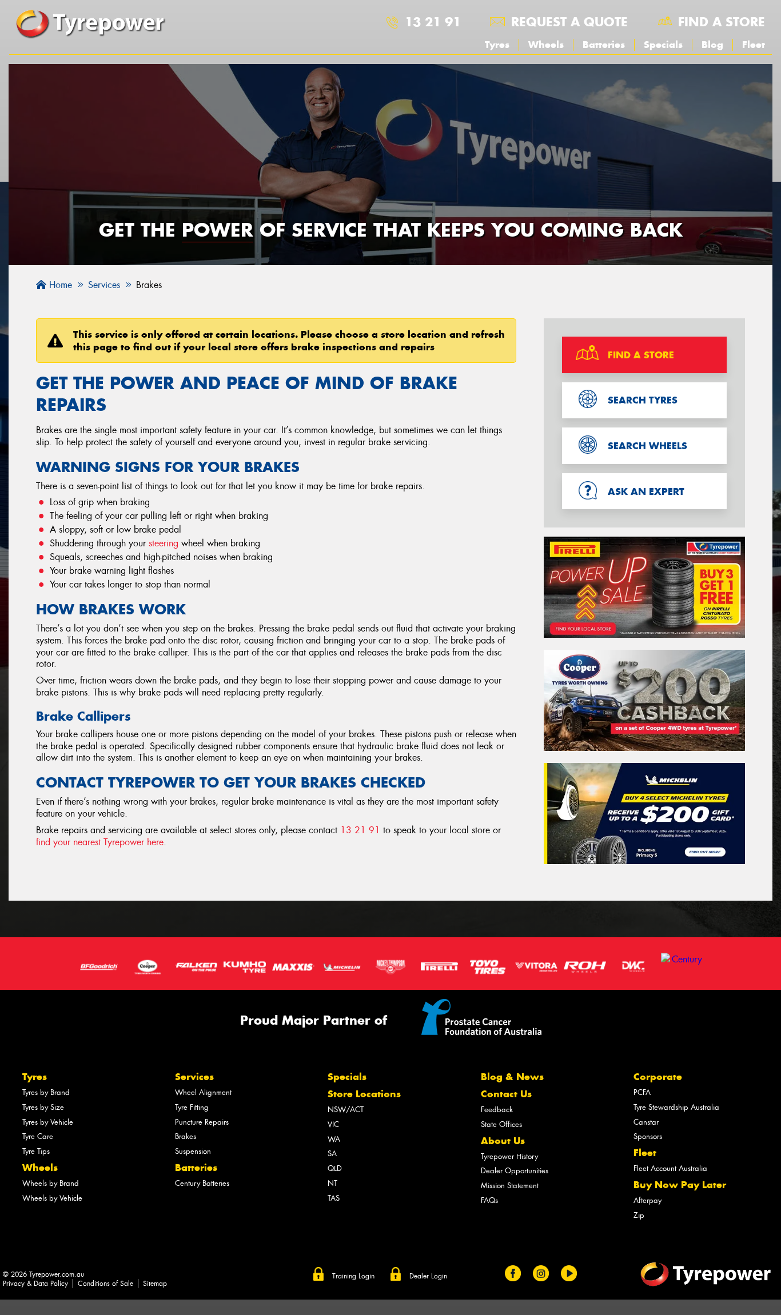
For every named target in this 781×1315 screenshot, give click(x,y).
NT (332, 1183)
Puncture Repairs (202, 1122)
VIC (333, 1124)
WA (334, 1139)
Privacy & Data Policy (35, 1283)
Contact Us (506, 1094)
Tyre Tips (36, 1151)
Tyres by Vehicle (47, 1122)
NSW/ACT (346, 1109)
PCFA (642, 1092)
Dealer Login (428, 1276)
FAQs (489, 1200)
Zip (638, 1215)
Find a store (721, 22)
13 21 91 (433, 22)
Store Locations (364, 1094)
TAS (334, 1198)
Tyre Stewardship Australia (676, 1107)
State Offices (501, 1124)
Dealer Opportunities (514, 1171)
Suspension (193, 1151)
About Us (503, 1140)
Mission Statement (510, 1185)
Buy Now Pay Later (679, 1184)
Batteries (604, 44)
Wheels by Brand (50, 1183)
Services (194, 1076)
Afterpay (647, 1200)
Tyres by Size (43, 1107)
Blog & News (512, 1076)
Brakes (185, 1136)
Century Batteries (202, 1183)
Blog (712, 44)
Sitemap (155, 1283)
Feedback (497, 1109)
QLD (335, 1168)
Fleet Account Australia (670, 1168)
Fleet (753, 44)
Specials (663, 44)
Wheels (546, 44)
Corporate (657, 1076)
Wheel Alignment (203, 1092)
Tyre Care (37, 1136)
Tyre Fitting (192, 1107)
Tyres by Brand (46, 1092)
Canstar (646, 1122)
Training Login (353, 1276)
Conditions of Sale (105, 1283)
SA (332, 1153)
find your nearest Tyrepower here (100, 842)
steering (163, 543)
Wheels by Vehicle (52, 1198)
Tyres (497, 44)
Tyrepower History (509, 1156)
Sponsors (647, 1136)
